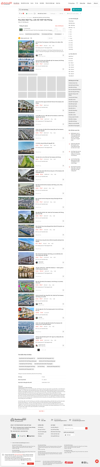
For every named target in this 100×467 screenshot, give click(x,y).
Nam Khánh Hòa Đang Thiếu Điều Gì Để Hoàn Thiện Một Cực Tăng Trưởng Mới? (75, 168)
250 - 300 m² (71, 71)
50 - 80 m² (71, 60)
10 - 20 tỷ (71, 40)
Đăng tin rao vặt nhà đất (74, 123)
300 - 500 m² (71, 73)
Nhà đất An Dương (72, 119)
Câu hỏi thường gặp (42, 431)
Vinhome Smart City (73, 83)
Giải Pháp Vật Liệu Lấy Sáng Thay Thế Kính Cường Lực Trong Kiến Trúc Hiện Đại (76, 153)
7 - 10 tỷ (70, 38)
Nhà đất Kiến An (72, 108)
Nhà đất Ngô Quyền (73, 104)
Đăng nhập (82, 3)
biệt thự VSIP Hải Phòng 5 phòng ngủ (47, 361)
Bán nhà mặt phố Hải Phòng (75, 89)
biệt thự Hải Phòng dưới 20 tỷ (53, 366)
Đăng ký (89, 3)
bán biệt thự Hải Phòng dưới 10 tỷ (26, 369)
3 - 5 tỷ (70, 34)
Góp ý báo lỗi (41, 433)
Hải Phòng (23, 17)
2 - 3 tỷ (70, 32)
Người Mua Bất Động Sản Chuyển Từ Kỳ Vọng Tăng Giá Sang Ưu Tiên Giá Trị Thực (75, 145)
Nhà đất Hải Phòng (73, 121)
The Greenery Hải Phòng (47, 34)
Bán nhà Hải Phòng (73, 106)
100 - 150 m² (71, 65)
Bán (19, 17)
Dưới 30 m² (71, 56)
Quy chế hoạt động (55, 429)
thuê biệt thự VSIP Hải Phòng (25, 363)
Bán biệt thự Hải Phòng (74, 85)
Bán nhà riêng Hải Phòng (74, 91)
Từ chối (22, 463)
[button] (80, 13)
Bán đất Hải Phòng (73, 87)
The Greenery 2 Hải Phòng (60, 34)
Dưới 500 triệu (72, 23)
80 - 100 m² (71, 62)
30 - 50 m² (71, 58)
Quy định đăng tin (54, 427)
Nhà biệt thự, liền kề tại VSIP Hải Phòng (41, 17)
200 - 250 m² (71, 69)
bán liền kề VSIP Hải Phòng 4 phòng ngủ (27, 361)
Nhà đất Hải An (72, 112)
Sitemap (40, 436)
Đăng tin (96, 3)
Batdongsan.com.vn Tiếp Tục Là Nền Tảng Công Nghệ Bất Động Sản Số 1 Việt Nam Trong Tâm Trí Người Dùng (75, 137)
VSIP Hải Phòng (41, 366)
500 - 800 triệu (72, 25)
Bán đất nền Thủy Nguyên (74, 125)
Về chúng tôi (40, 427)
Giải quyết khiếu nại (55, 436)
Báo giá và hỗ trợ (41, 429)
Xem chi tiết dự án (59, 25)
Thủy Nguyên (29, 17)
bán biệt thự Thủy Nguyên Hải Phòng (27, 366)
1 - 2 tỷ (70, 29)
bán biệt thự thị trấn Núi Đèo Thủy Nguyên (43, 363)
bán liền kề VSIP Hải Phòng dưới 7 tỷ (27, 358)
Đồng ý (30, 463)
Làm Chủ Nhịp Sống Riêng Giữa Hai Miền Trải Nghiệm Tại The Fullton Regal (75, 161)
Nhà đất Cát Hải (72, 99)
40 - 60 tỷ (71, 47)
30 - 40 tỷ (71, 45)
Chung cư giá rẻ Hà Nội (73, 117)
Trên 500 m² (71, 76)
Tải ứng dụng (71, 3)
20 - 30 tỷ (71, 42)
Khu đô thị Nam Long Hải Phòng (32, 34)
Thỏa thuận (71, 21)
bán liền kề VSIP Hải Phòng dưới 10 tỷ (45, 358)
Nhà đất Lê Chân (72, 114)
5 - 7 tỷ (70, 36)
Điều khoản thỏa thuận (55, 431)
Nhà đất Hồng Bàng (73, 110)
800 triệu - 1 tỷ (72, 27)
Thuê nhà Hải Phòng (73, 97)
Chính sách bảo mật (55, 433)
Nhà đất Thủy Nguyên (73, 101)
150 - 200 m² (71, 67)
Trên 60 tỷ (71, 49)
